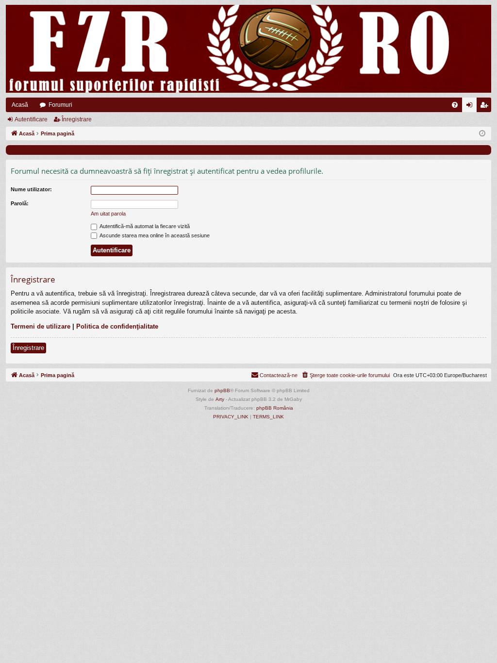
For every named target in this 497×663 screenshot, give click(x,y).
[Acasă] (248, 49)
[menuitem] (454, 105)
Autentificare (31, 119)
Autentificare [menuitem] (471, 106)
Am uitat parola (108, 213)
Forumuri (60, 104)
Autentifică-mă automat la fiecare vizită (144, 226)
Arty (219, 399)
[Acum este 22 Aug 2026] (482, 133)
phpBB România (274, 408)
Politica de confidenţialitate (117, 326)
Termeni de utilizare (40, 326)
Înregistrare (77, 119)
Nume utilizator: (31, 189)
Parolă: (20, 203)
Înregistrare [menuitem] (485, 106)
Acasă (20, 104)
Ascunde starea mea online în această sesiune (154, 235)
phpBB (222, 390)
